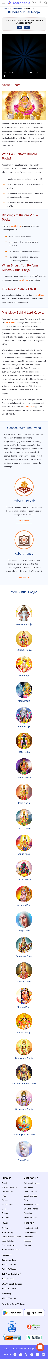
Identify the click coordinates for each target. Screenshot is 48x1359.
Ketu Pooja (24, 752)
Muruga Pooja (24, 1007)
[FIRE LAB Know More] (24, 483)
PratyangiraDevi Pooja (24, 1134)
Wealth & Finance (31, 1209)
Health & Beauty (30, 1217)
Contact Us (28, 1237)
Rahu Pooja (24, 726)
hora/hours (23, 280)
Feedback (28, 1241)
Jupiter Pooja (24, 879)
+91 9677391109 (9, 1298)
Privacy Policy (7, 1232)
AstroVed (21, 1349)
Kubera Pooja (24, 1032)
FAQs (4, 1196)
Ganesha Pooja (24, 624)
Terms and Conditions (11, 1250)
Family (26, 1200)
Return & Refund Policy (11, 1237)
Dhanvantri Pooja (24, 1058)
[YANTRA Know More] (24, 536)
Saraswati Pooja (24, 956)
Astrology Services (32, 1183)
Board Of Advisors (9, 1187)
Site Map (27, 1245)
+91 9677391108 (9, 1265)
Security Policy (8, 1241)
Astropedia (28, 1187)
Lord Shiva (29, 407)
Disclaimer (6, 1228)
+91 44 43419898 (9, 1269)
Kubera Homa (38, 295)
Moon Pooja (24, 701)
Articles (5, 1213)
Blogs (4, 1209)
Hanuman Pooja (24, 905)
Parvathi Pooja (24, 981)
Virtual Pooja (17, 8)
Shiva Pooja (24, 1160)
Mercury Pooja (24, 828)
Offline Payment (30, 1232)
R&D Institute (7, 1192)
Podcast (5, 1217)
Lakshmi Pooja (24, 650)
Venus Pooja (24, 854)
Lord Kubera (16, 226)
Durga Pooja (24, 930)
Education (28, 1213)
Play (20, 27)
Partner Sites (7, 1205)
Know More (24, 521)
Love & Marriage (30, 1196)
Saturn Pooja (24, 777)
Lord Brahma (9, 322)
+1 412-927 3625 (9, 1288)
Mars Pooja (24, 803)
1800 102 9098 (8, 1279)
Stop (27, 27)
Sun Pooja (24, 675)
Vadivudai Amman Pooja (24, 1083)
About (4, 1183)
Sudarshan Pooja (24, 1109)
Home (6, 8)
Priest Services (30, 1192)
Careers (5, 1200)
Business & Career (31, 1205)
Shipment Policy (8, 1245)
